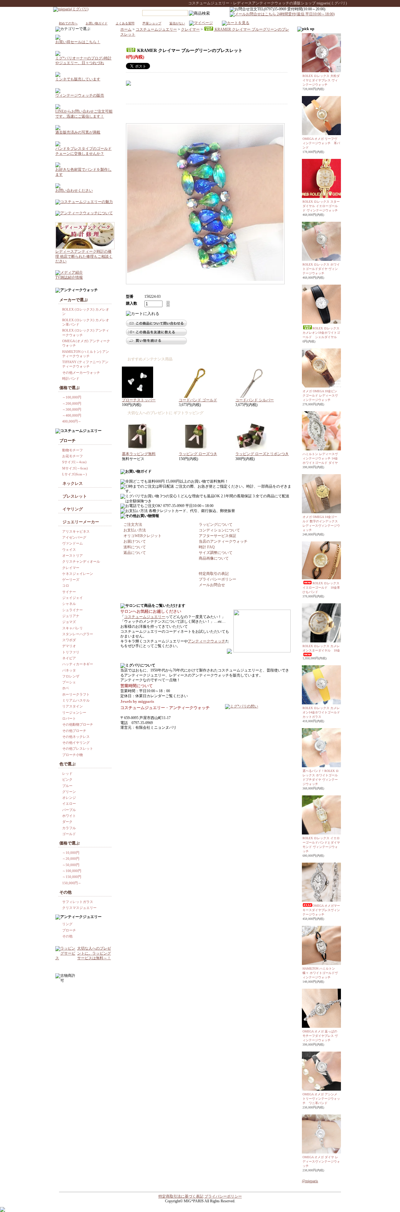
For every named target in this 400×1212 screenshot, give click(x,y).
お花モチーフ (72, 456)
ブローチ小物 (72, 755)
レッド (67, 773)
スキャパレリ (72, 628)
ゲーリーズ (70, 579)
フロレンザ (70, 676)
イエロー (69, 803)
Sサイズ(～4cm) (74, 462)
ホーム (126, 29)
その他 (67, 936)
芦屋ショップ (151, 23)
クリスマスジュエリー (79, 908)
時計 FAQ (207, 547)
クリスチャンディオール (81, 561)
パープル (69, 810)
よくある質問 (125, 23)
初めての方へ (68, 23)
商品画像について (214, 558)
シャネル (69, 604)
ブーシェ (69, 682)
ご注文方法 (132, 524)
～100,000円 (71, 397)
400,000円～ (71, 421)
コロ (65, 585)
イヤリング (72, 509)
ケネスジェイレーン (77, 574)
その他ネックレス (76, 736)
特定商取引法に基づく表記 (180, 1196)
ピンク (67, 779)
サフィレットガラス (77, 902)
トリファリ (70, 652)
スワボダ (69, 640)
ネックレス (72, 483)
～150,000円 (71, 877)
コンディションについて (219, 530)
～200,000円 (71, 403)
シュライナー (72, 610)
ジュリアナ (70, 616)
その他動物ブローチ (77, 724)
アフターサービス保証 (217, 536)
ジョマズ (69, 622)
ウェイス (69, 549)
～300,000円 (71, 409)
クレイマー (190, 29)
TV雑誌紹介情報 (69, 277)
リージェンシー (74, 712)
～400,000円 (71, 415)
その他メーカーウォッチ (81, 372)
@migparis (310, 1181)
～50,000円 (70, 865)
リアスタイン (72, 706)
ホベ (65, 688)
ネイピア (69, 658)
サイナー (69, 592)
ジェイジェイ (72, 598)
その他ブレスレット (77, 748)
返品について (134, 552)
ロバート (69, 718)
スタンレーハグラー (77, 634)
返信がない (177, 23)
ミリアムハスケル (76, 700)
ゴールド (69, 834)
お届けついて (134, 541)
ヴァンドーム (72, 543)
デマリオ (69, 646)
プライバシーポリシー (217, 579)
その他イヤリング (76, 742)
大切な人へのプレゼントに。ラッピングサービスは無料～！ (94, 953)
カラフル (69, 828)
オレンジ (69, 797)
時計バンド (70, 378)
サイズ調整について (215, 552)
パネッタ (69, 670)
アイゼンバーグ (74, 537)
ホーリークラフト (76, 694)
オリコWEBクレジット (142, 536)
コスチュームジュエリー (156, 29)
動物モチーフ (72, 450)
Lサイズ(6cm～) (74, 474)
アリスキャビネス (76, 531)
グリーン (69, 792)
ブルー (67, 786)
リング (67, 924)
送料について (134, 547)
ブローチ (69, 930)
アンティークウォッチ (206, 641)
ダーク (67, 822)
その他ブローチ (74, 731)
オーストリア (72, 555)
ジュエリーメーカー (80, 522)
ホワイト (69, 816)
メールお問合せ (212, 585)
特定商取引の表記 (214, 573)
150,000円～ (71, 883)
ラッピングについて (215, 524)
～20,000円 (70, 858)
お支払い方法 (134, 530)
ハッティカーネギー (77, 664)
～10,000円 (70, 852)
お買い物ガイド (97, 23)
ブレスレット (74, 496)
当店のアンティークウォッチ (223, 541)
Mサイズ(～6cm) (75, 468)
